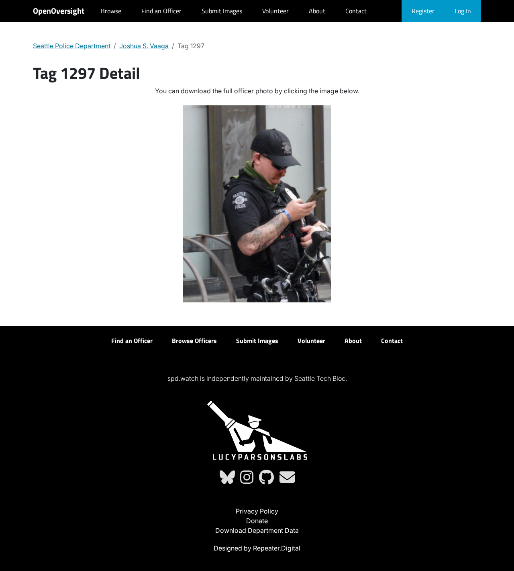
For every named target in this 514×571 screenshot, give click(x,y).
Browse (111, 11)
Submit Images (222, 11)
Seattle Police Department (71, 46)
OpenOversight (58, 10)
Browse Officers (194, 340)
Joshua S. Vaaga (144, 46)
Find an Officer (161, 11)
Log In (463, 11)
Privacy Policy (257, 511)
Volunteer (275, 11)
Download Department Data (257, 530)
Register (423, 11)
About (317, 11)
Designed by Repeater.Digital (257, 548)
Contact (356, 11)
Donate (257, 521)
